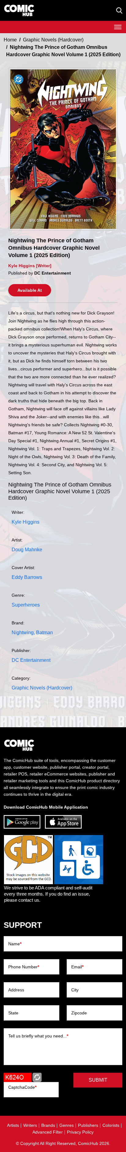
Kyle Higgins (25, 522)
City (75, 990)
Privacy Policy (80, 1132)
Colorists (110, 1125)
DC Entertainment (31, 660)
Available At (29, 290)
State (13, 1013)
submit (98, 1080)
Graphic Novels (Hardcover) (53, 39)
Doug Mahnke (27, 549)
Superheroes (26, 604)
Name (14, 944)
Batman (44, 632)
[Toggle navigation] (117, 27)
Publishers (88, 1125)
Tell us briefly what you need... (38, 1036)
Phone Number (23, 967)
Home (10, 39)
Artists (13, 1125)
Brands (48, 1125)
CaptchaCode (22, 1087)
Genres (66, 1125)
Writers (30, 1125)
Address (16, 990)
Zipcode (79, 1013)
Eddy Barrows (27, 577)
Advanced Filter (47, 1132)
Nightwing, (23, 632)
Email (77, 967)
